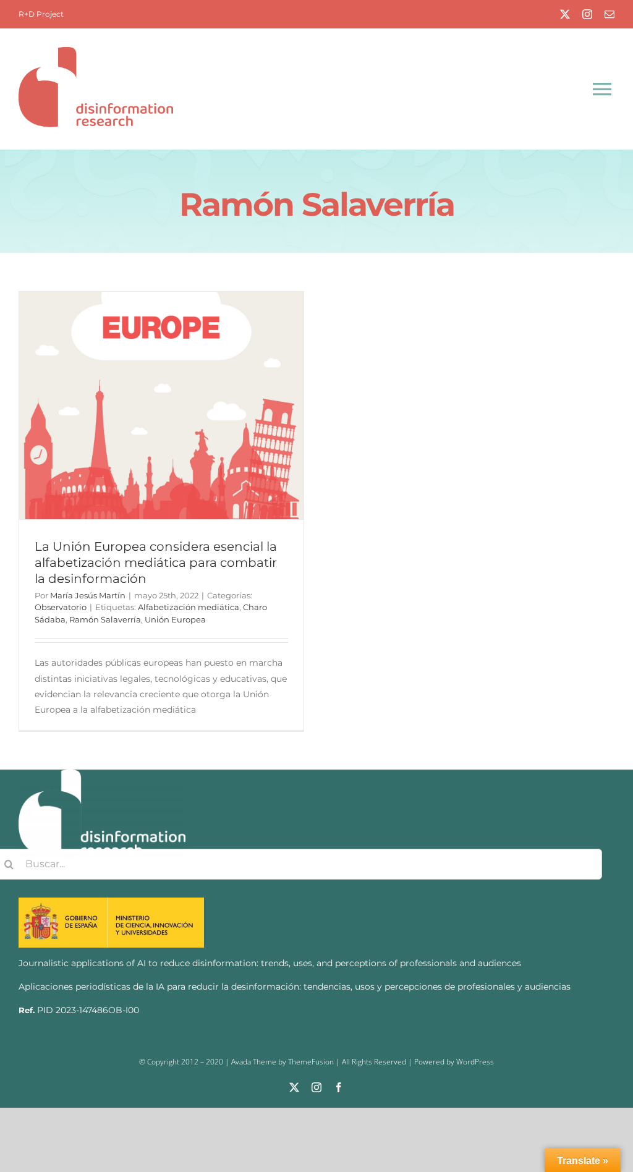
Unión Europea (175, 619)
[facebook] (339, 1087)
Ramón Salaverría (105, 619)
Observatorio (61, 607)
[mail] (609, 14)
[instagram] (587, 14)
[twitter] (565, 14)
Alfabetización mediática (188, 607)
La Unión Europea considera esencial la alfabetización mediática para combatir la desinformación (156, 562)
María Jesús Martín (87, 595)
